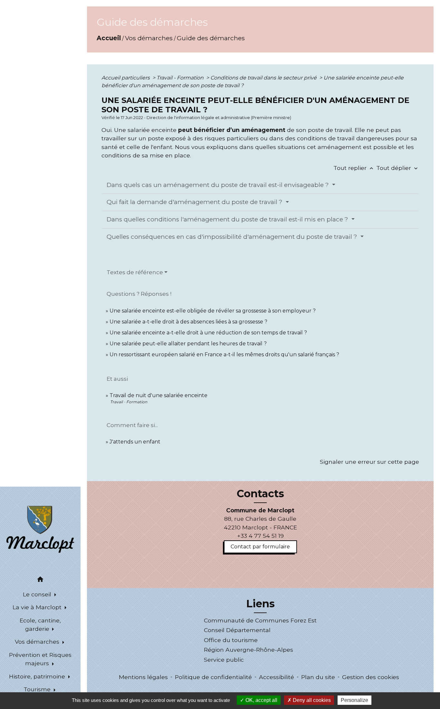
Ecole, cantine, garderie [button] (40, 624)
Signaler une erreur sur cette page (369, 461)
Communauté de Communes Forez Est (260, 620)
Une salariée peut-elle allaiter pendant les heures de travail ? (188, 344)
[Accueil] (40, 529)
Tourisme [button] (38, 689)
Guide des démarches (211, 38)
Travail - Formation (181, 78)
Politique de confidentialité (213, 677)
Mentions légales (143, 677)
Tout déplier (397, 167)
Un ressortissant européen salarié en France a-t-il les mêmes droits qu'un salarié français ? (224, 354)
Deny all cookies (311, 700)
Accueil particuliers (126, 78)
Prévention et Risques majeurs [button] (40, 659)
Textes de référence (135, 272)
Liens (260, 604)
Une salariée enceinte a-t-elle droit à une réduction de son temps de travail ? (208, 333)
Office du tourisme (231, 640)
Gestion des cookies (370, 677)
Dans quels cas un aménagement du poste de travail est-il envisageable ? (218, 185)
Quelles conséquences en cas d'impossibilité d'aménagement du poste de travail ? (233, 236)
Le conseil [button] (38, 594)
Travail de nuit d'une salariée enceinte (158, 395)
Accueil (109, 38)
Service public (224, 659)
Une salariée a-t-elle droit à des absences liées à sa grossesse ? (188, 322)
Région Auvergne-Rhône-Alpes (248, 649)
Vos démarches (149, 38)
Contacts (260, 494)
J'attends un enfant (135, 442)
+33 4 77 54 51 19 (260, 535)
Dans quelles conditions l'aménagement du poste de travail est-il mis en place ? (228, 219)
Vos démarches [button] (38, 641)
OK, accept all (260, 700)
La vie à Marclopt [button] (38, 607)
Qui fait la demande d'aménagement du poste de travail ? (195, 202)
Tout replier (354, 167)
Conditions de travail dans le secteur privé (264, 78)
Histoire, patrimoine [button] (38, 676)
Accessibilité (276, 677)
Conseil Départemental (237, 630)
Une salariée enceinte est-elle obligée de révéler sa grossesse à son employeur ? (213, 311)
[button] (40, 580)
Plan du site (318, 677)
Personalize (354, 700)
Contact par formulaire (260, 547)
